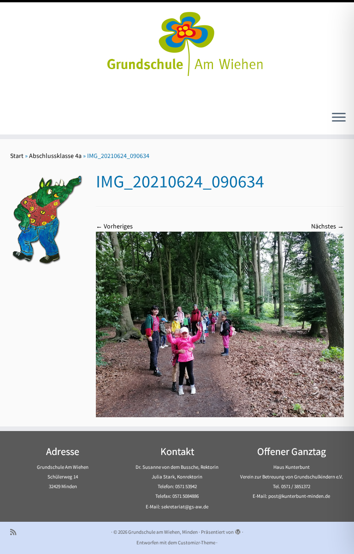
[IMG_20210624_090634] (220, 324)
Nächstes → (327, 226)
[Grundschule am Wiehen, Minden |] (177, 41)
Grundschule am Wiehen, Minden (163, 532)
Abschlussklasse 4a (55, 156)
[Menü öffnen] (339, 118)
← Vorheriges (114, 226)
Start (17, 156)
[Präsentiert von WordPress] (238, 530)
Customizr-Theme (196, 542)
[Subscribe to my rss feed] (16, 532)
